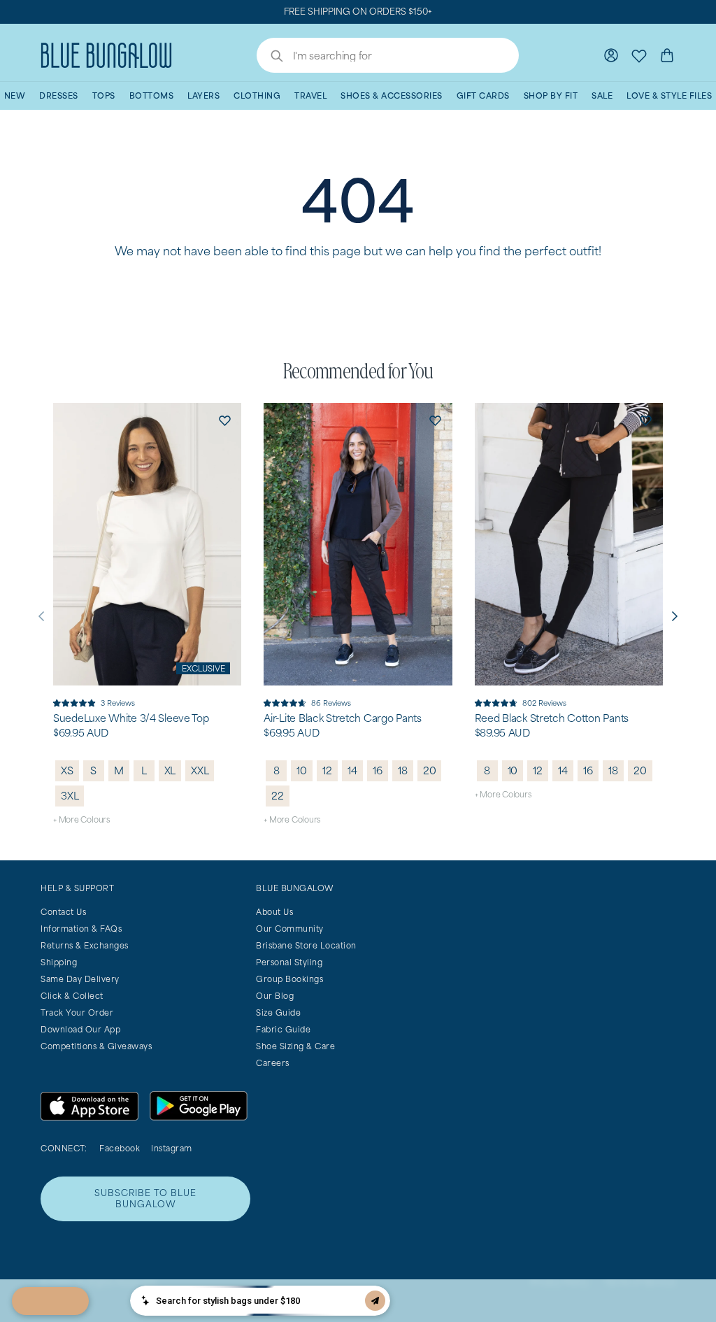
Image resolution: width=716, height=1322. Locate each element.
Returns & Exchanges (85, 945)
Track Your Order (77, 1012)
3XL (69, 796)
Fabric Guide (283, 1029)
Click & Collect (72, 995)
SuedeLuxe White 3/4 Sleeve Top (131, 718)
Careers (272, 1062)
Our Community (290, 928)
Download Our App (80, 1029)
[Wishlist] (639, 55)
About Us (274, 911)
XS (67, 770)
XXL (199, 770)
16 (377, 770)
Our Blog (275, 995)
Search (269, 57)
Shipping (59, 962)
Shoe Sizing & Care (295, 1046)
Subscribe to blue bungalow (145, 1198)
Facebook (119, 1148)
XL (170, 770)
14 (352, 770)
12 (327, 770)
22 (277, 796)
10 (301, 770)
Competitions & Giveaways (96, 1046)
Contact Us (63, 911)
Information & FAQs (81, 928)
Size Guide (278, 1012)
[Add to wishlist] (224, 419)
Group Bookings (289, 978)
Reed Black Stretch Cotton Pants (552, 718)
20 (429, 770)
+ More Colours (81, 819)
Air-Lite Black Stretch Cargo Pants (342, 718)
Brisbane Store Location (306, 945)
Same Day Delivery (80, 978)
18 (403, 770)
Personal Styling (289, 962)
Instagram (171, 1148)
